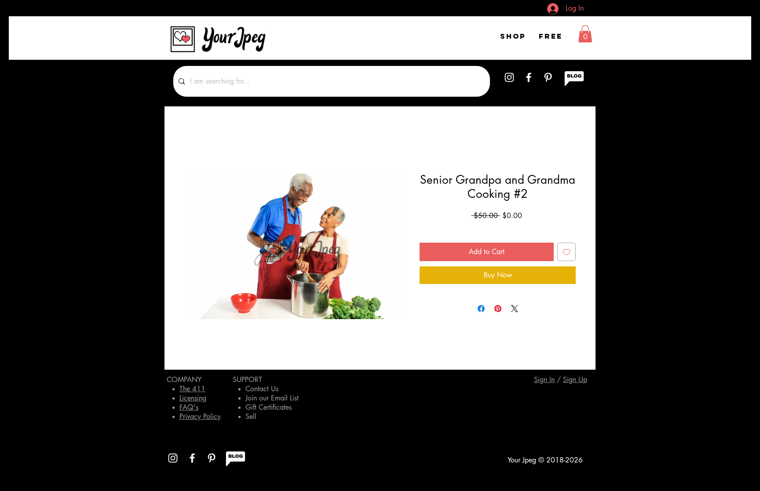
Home (193, 141)
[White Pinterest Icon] (548, 77)
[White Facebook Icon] (528, 77)
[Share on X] (514, 308)
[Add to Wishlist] (566, 252)
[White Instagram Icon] (509, 77)
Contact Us (261, 388)
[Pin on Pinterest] (498, 308)
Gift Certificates (268, 407)
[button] (585, 33)
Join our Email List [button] (272, 398)
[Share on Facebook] (481, 308)
